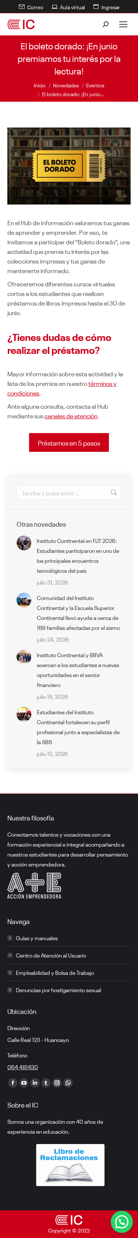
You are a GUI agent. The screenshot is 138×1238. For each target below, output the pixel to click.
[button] (122, 1222)
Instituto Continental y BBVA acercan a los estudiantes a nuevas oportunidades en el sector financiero (78, 669)
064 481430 (22, 1067)
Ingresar (111, 6)
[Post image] (24, 543)
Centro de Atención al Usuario (51, 955)
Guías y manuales (37, 938)
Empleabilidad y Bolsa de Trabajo (55, 972)
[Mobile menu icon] (123, 24)
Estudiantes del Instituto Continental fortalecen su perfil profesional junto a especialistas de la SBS (78, 727)
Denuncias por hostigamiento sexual (58, 990)
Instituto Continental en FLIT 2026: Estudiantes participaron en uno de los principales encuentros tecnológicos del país (78, 555)
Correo (35, 6)
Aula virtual (72, 6)
